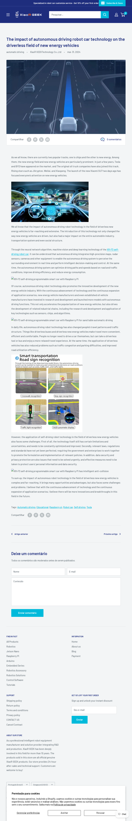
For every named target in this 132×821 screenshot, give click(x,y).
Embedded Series (15, 665)
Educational (42, 507)
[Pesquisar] (105, 14)
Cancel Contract (14, 724)
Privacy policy (13, 715)
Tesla (89, 507)
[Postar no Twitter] (41, 139)
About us (76, 646)
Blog (74, 651)
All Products (12, 641)
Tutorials (10, 684)
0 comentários (114, 139)
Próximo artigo (111, 534)
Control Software (14, 680)
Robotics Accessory (16, 670)
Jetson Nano (12, 651)
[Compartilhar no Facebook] (29, 139)
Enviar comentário (27, 613)
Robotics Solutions (15, 675)
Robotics (10, 646)
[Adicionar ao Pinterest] (35, 139)
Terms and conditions (17, 710)
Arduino (10, 661)
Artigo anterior (21, 534)
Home (75, 641)
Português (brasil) (15, 784)
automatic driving (15, 52)
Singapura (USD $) (40, 784)
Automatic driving (26, 507)
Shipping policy (14, 700)
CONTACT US (12, 719)
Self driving (79, 507)
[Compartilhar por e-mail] (47, 139)
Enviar (79, 719)
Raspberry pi (55, 507)
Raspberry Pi (12, 656)
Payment (76, 656)
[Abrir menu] (8, 14)
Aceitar (64, 812)
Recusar (100, 812)
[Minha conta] (116, 15)
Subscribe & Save (114, 3)
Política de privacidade (64, 804)
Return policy (13, 705)
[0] (123, 15)
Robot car (68, 507)
